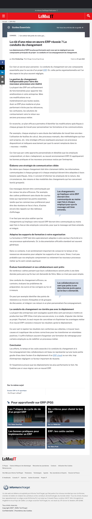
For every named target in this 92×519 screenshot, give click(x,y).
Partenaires (28, 473)
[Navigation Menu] (3, 16)
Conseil (13, 35)
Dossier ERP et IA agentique (17, 390)
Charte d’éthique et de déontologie (20, 465)
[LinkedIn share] (2, 72)
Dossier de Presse (74, 473)
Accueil (4, 21)
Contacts (53, 465)
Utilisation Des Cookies (65, 465)
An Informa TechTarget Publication (45, 10)
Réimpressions (7, 468)
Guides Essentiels (33, 477)
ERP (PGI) (12, 21)
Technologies (38, 473)
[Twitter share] (2, 67)
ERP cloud (57, 355)
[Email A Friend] (2, 82)
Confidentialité (7, 511)
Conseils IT (15, 477)
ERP (45, 70)
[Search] (88, 16)
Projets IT (44, 477)
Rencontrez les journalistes (41, 465)
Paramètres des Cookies (23, 511)
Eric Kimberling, (17, 59)
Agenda (45, 473)
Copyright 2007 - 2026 (10, 508)
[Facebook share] (2, 62)
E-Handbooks (6, 477)
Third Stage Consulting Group (34, 59)
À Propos (5, 465)
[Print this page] (2, 77)
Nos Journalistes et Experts (58, 473)
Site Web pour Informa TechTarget (12, 473)
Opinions (23, 477)
